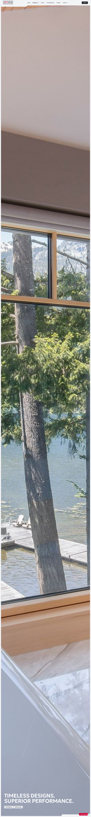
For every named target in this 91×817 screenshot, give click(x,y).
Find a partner (84, 814)
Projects (58, 2)
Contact (85, 2)
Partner (42, 2)
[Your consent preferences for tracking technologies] (89, 815)
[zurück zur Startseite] (8, 3)
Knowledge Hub (50, 2)
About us (65, 2)
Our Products (9, 807)
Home (29, 2)
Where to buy (18, 807)
